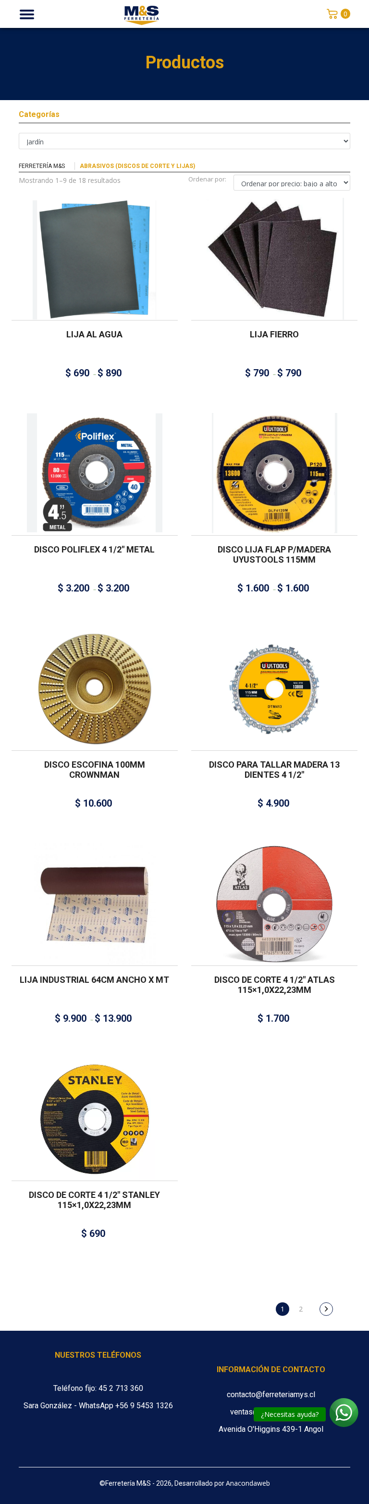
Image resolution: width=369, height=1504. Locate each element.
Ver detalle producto (94, 274)
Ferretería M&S (42, 166)
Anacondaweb (248, 1483)
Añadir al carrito (91, 677)
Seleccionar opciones (91, 247)
